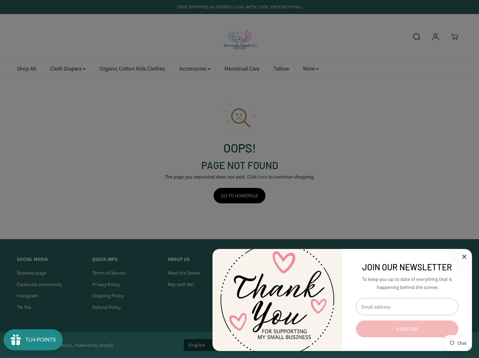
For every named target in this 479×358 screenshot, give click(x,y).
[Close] (464, 256)
